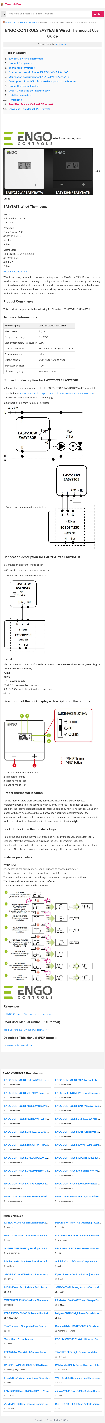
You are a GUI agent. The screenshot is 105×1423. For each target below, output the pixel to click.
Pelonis (60, 1227)
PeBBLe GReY (12, 1318)
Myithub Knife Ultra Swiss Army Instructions (27, 1261)
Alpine (60, 1266)
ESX (8, 1357)
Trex (8, 1331)
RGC (59, 1408)
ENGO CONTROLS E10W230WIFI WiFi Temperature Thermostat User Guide (44, 1119)
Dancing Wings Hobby (15, 1369)
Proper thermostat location (24, 86)
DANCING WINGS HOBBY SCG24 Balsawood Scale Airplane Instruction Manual (46, 1365)
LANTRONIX (11, 1395)
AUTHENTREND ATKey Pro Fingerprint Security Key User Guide (38, 1248)
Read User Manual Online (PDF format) (31, 104)
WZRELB (9, 1305)
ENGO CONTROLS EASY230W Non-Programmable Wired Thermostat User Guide (47, 1106)
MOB (8, 1292)
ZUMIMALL (11, 1408)
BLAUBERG (62, 1240)
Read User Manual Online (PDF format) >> (26, 1029)
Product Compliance (20, 63)
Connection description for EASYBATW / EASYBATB (39, 77)
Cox (59, 1318)
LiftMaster (61, 1305)
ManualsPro (13, 4)
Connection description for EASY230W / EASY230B (38, 72)
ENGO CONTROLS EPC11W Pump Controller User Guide (34, 1183)
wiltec (59, 1382)
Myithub (10, 1266)
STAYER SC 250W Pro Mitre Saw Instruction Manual (31, 1274)
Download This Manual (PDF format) (29, 109)
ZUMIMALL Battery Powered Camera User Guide (30, 1404)
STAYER (9, 1279)
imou (8, 1382)
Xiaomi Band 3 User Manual (18, 1339)
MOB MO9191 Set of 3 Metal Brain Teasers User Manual (33, 1287)
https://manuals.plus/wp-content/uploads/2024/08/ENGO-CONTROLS (55, 393)
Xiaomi (9, 1344)
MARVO (9, 1227)
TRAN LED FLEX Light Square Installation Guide (80, 1352)
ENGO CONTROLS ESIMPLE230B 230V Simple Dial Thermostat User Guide (43, 1132)
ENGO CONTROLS (28, 22)
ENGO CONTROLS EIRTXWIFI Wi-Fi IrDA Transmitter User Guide (38, 1145)
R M (59, 1253)
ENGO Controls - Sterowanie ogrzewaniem (28, 1014)
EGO (59, 1344)
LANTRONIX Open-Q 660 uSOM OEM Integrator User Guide (36, 1391)
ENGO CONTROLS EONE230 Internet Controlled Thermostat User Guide (42, 1170)
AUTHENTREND (13, 1253)
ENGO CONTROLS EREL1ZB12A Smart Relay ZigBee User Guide (38, 1093)
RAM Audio (62, 1369)
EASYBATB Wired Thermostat (26, 58)
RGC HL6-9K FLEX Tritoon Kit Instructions (77, 1404)
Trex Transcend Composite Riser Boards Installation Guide (34, 1326)
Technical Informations (22, 68)
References (15, 100)
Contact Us (40, 1420)
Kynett (60, 1279)
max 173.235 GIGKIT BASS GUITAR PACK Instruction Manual (36, 1235)
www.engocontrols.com (16, 271)
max (8, 1240)
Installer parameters (20, 95)
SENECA (60, 1292)
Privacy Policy (53, 1420)
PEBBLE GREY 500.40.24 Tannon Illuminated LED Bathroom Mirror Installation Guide (48, 1313)
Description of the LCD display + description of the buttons (42, 81)
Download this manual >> (17, 1045)
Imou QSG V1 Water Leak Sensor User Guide (27, 1378)
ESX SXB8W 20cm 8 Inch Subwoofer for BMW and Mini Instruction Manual (43, 1352)
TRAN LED (61, 1357)
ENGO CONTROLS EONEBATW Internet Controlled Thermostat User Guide (44, 1080)
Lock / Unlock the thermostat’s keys (29, 90)
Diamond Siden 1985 (66, 1331)
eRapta (60, 1395)
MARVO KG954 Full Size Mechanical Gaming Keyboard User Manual (40, 1222)
